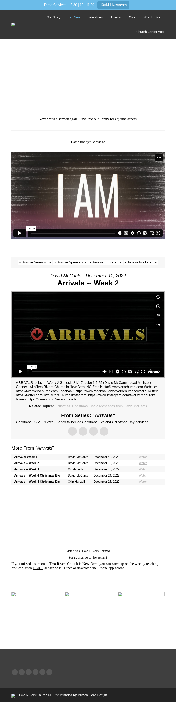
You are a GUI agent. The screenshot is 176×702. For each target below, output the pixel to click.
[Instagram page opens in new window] (42, 672)
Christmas (62, 406)
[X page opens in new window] (22, 672)
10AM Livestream (113, 5)
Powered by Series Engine (148, 494)
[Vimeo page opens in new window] (35, 672)
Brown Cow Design (92, 695)
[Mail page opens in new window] (49, 672)
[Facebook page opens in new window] (15, 672)
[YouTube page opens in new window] (29, 672)
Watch (143, 457)
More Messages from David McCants (119, 406)
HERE (38, 568)
